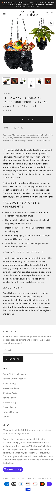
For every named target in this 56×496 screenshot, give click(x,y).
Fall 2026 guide (10, 4)
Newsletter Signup (11, 388)
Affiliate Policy (9, 402)
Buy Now (28, 119)
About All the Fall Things (14, 374)
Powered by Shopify (42, 478)
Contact (6, 416)
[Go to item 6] (48, 81)
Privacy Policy (9, 407)
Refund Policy (9, 397)
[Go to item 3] (23, 81)
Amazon (7, 94)
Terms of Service (10, 412)
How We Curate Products (14, 378)
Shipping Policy (10, 393)
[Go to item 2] (14, 81)
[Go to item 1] (6, 81)
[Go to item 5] (39, 81)
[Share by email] (22, 128)
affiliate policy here (42, 140)
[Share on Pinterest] (18, 128)
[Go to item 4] (31, 82)
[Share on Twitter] (15, 128)
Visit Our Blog (9, 383)
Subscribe (13, 359)
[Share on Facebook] (11, 128)
